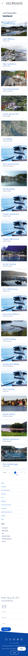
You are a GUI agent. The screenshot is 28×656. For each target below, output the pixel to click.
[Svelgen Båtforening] (14, 228)
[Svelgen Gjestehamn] (14, 203)
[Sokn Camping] (14, 378)
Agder (2, 483)
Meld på (6, 629)
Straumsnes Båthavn (11, 314)
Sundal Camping (9, 264)
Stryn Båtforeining (10, 289)
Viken (2, 519)
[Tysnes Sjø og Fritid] (14, 103)
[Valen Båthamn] (14, 28)
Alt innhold (5, 528)
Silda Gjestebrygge (10, 464)
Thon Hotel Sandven (11, 164)
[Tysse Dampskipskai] (14, 78)
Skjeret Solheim (9, 414)
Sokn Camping (8, 389)
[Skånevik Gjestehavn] (14, 428)
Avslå (14, 652)
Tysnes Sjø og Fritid (11, 114)
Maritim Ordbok (6, 536)
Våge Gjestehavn (9, 64)
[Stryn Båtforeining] (14, 278)
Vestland (3, 515)
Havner (4, 541)
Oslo (2, 497)
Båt (3, 533)
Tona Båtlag (7, 139)
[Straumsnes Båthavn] (14, 303)
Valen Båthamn (9, 39)
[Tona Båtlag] (14, 128)
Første (4, 472)
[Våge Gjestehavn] (14, 53)
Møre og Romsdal (5, 490)
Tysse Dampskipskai (11, 89)
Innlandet (3, 486)
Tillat (21, 648)
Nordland (3, 494)
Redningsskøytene (6, 539)
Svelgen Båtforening (11, 239)
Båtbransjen (5, 530)
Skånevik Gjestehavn (11, 439)
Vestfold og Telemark (6, 512)
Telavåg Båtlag (9, 189)
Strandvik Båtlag (9, 339)
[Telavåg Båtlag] (14, 178)
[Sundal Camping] (14, 253)
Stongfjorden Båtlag (11, 364)
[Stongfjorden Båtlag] (14, 353)
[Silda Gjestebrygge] (14, 453)
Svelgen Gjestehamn (11, 214)
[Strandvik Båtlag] (14, 328)
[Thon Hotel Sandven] (14, 153)
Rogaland (3, 501)
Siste (17, 474)
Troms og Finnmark (6, 504)
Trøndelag (3, 508)
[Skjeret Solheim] (14, 403)
